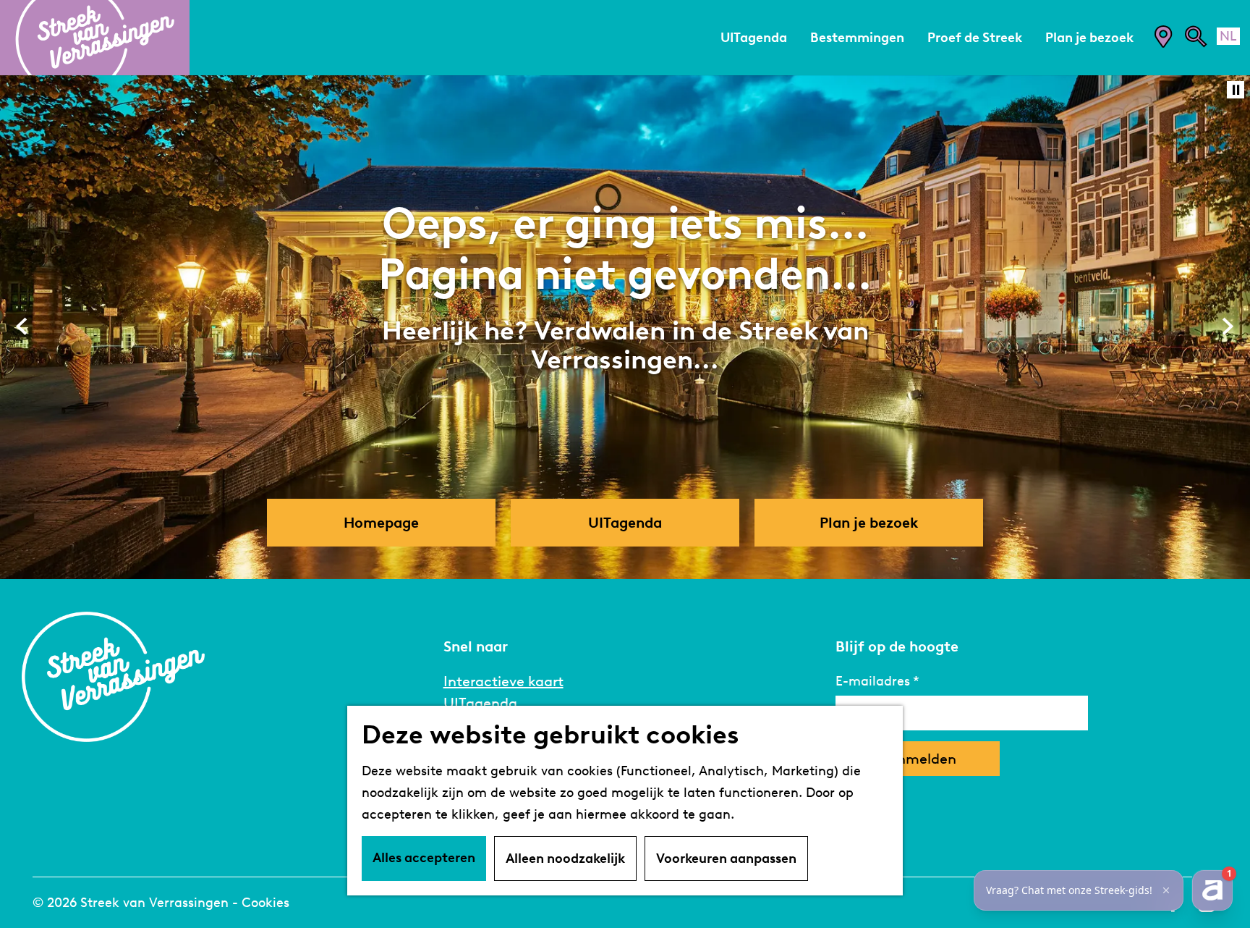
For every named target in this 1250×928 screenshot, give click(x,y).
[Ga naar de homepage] (95, 37)
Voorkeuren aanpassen (726, 858)
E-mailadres (873, 681)
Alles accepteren (424, 858)
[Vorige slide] (22, 327)
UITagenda (480, 703)
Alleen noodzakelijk (565, 858)
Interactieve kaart (503, 681)
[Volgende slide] (1228, 327)
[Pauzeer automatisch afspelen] (1235, 89)
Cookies (265, 903)
